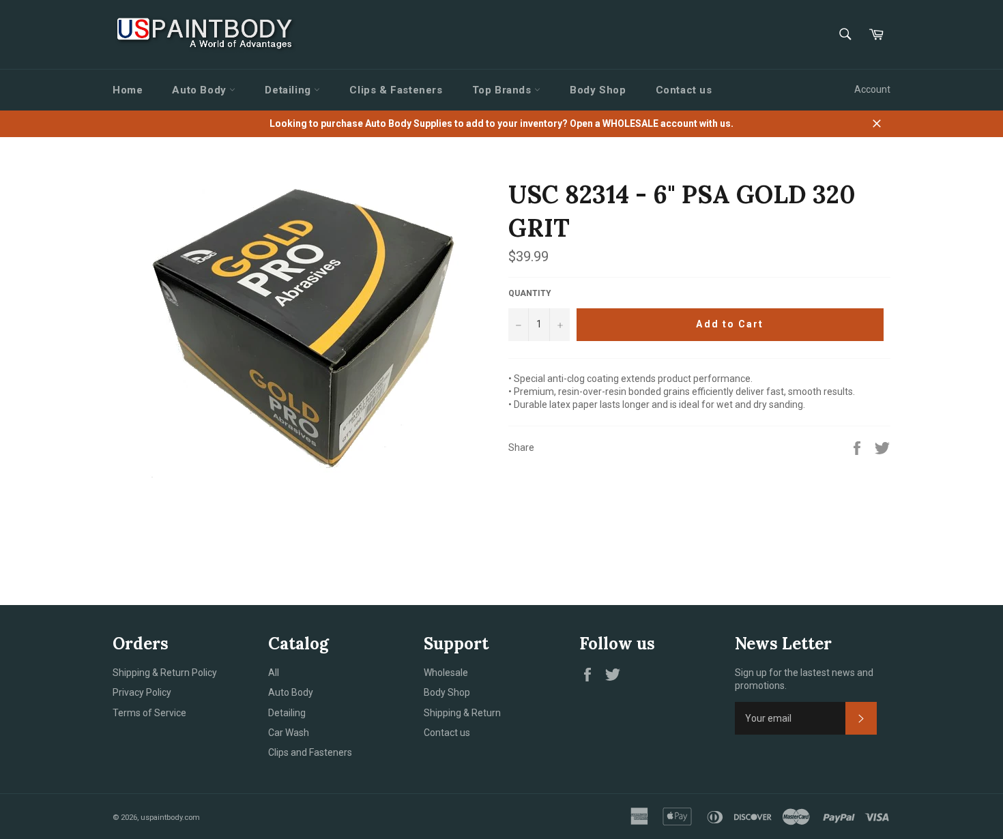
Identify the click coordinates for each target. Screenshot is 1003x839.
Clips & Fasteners (395, 90)
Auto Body (200, 90)
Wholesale (446, 672)
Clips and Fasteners (310, 752)
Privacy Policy (142, 692)
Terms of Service (149, 712)
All (273, 672)
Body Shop (598, 90)
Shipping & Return (462, 712)
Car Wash (288, 732)
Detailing (289, 90)
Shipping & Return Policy (165, 672)
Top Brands (503, 90)
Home (128, 90)
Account (872, 89)
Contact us (684, 90)
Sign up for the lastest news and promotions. (804, 679)
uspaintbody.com (170, 817)
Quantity (529, 293)
